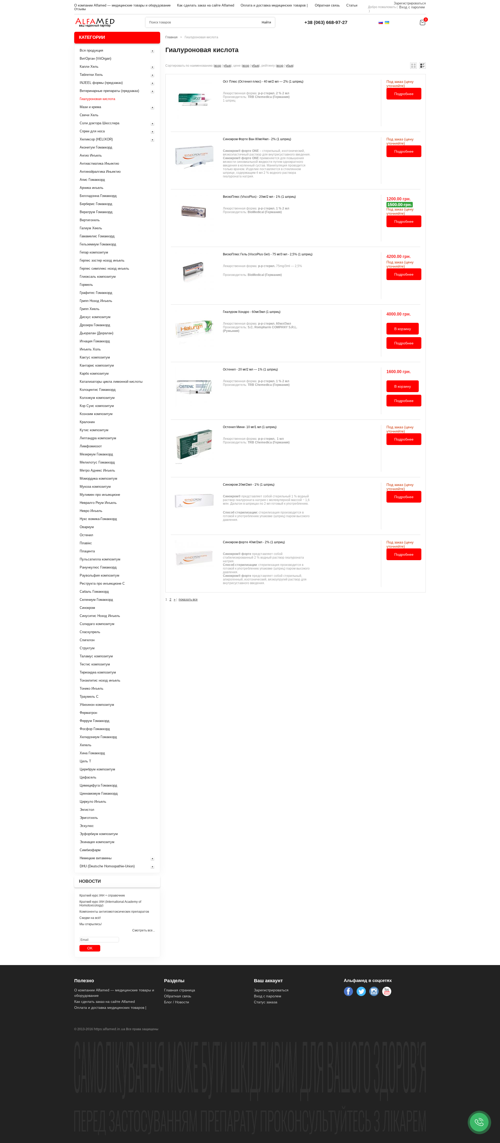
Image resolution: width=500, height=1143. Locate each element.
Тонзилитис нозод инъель (100, 680)
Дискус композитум (95, 317)
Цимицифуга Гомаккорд (98, 785)
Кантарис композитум (97, 365)
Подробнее (404, 94)
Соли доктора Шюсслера (99, 123)
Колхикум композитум (97, 398)
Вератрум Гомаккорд (96, 212)
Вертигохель (90, 220)
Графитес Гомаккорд (96, 293)
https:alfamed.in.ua (109, 1029)
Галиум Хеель (91, 228)
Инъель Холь (90, 349)
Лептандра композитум (98, 438)
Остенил (86, 535)
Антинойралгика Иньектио (100, 172)
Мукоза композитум (95, 487)
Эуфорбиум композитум (99, 834)
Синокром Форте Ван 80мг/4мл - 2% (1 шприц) (257, 139)
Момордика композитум (98, 478)
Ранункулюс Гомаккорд (98, 567)
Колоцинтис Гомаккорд (98, 390)
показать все (188, 599)
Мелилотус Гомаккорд (97, 462)
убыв (227, 65)
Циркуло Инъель (93, 802)
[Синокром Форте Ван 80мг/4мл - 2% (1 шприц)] (194, 160)
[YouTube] (386, 991)
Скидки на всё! (90, 918)
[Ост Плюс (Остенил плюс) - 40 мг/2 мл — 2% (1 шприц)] (194, 102)
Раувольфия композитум (99, 575)
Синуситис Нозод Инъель (100, 616)
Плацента (87, 551)
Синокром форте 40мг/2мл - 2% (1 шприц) (254, 542)
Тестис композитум (95, 664)
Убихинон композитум (97, 705)
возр (217, 65)
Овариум (87, 527)
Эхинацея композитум (97, 842)
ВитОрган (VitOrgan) (95, 58)
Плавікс (86, 543)
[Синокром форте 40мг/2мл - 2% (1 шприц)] (194, 563)
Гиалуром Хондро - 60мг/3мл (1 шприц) (251, 312)
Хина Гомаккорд (92, 753)
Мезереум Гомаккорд (96, 454)
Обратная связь (327, 5)
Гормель (86, 285)
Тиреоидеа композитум (98, 672)
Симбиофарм (90, 850)
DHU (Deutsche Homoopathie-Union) (107, 866)
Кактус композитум (95, 357)
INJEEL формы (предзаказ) (101, 83)
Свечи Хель (89, 115)
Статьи (351, 5)
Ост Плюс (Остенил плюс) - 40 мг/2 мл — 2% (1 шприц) (263, 81)
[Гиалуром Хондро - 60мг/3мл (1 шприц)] (194, 333)
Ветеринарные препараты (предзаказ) (109, 91)
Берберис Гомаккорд (96, 204)
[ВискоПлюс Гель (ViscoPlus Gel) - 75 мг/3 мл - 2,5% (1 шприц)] (194, 275)
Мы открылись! (90, 924)
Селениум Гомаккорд (96, 600)
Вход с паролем (412, 7)
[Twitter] (361, 991)
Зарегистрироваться (410, 3)
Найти (266, 22)
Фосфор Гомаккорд (95, 729)
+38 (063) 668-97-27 (325, 22)
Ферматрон (88, 713)
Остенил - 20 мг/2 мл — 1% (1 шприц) (250, 369)
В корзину (402, 329)
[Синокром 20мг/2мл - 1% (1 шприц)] (194, 506)
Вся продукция (91, 50)
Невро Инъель (91, 511)
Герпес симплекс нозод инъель (104, 268)
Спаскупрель (90, 632)
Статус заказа (265, 1002)
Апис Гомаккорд (92, 180)
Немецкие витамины (95, 858)
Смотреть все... (143, 930)
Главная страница (179, 990)
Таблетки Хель (91, 75)
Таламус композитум (96, 656)
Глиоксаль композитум (98, 277)
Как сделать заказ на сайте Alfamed (205, 5)
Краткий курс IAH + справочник (102, 895)
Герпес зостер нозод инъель (102, 260)
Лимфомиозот (91, 446)
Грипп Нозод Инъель (96, 301)
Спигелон (87, 640)
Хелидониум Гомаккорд (98, 737)
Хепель (85, 745)
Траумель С (89, 697)
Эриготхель (89, 818)
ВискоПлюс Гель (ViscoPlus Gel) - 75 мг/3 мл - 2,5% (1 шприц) (267, 254)
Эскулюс (87, 826)
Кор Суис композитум (97, 406)
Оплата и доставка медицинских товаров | (274, 5)
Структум (87, 648)
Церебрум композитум (97, 769)
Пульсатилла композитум (100, 559)
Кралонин (87, 422)
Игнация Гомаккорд (95, 341)
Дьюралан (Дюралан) (96, 333)
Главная (171, 37)
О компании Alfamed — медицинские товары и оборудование (122, 5)
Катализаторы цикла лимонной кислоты (111, 382)
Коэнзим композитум (96, 414)
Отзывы (80, 9)
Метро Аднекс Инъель (97, 470)
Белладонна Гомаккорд (98, 196)
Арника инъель (91, 188)
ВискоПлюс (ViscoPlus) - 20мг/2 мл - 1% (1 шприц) (259, 197)
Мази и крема (90, 107)
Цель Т (85, 761)
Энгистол (87, 810)
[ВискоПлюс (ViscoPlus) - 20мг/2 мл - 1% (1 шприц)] (194, 218)
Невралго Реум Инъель (98, 503)
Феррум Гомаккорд (94, 721)
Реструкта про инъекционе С (102, 583)
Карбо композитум (94, 373)
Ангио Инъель (91, 155)
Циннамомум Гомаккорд (99, 793)
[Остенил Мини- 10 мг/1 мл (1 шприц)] (194, 448)
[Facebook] (348, 991)
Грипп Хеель (89, 309)
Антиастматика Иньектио (99, 163)
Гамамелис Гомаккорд (97, 236)
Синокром (87, 608)
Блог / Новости (176, 1002)
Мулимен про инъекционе (100, 495)
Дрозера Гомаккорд (95, 325)
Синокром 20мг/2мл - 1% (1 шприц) (248, 484)
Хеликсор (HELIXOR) (96, 139)
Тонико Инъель (91, 688)
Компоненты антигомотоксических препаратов (114, 911)
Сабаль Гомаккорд (94, 592)
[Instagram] (374, 991)
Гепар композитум (94, 252)
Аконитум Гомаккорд (96, 147)
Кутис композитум (94, 430)
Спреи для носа (92, 131)
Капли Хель (89, 67)
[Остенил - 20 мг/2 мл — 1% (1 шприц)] (194, 390)
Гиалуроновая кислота (97, 99)
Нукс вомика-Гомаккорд (98, 519)
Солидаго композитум (97, 624)
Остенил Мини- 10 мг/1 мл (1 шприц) (250, 427)
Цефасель (88, 777)
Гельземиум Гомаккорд (98, 244)
